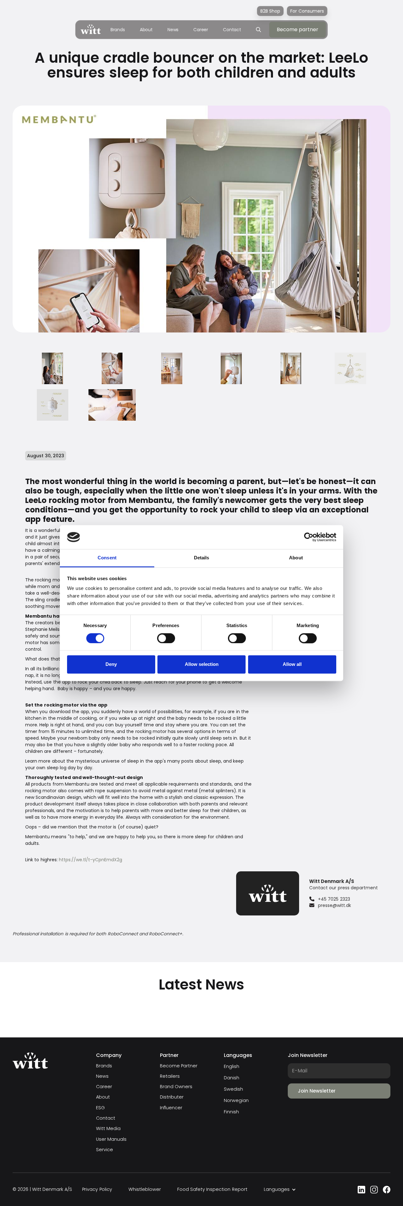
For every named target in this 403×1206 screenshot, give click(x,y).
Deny (111, 664)
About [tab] (296, 558)
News (173, 29)
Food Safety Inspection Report (212, 1189)
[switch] (166, 638)
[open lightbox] (52, 368)
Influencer (171, 1108)
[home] (91, 29)
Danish (231, 1078)
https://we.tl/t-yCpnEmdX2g (90, 860)
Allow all (292, 664)
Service (104, 1149)
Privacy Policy (97, 1189)
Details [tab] (201, 558)
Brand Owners (176, 1086)
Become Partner (178, 1066)
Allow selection (202, 664)
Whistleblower (144, 1189)
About (146, 29)
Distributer (172, 1097)
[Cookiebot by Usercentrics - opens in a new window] (308, 537)
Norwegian (236, 1100)
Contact (232, 29)
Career (200, 29)
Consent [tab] (107, 558)
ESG (100, 1108)
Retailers (170, 1076)
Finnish (231, 1112)
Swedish (233, 1089)
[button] (280, 1189)
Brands (118, 29)
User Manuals (111, 1139)
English (231, 1066)
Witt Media (108, 1128)
